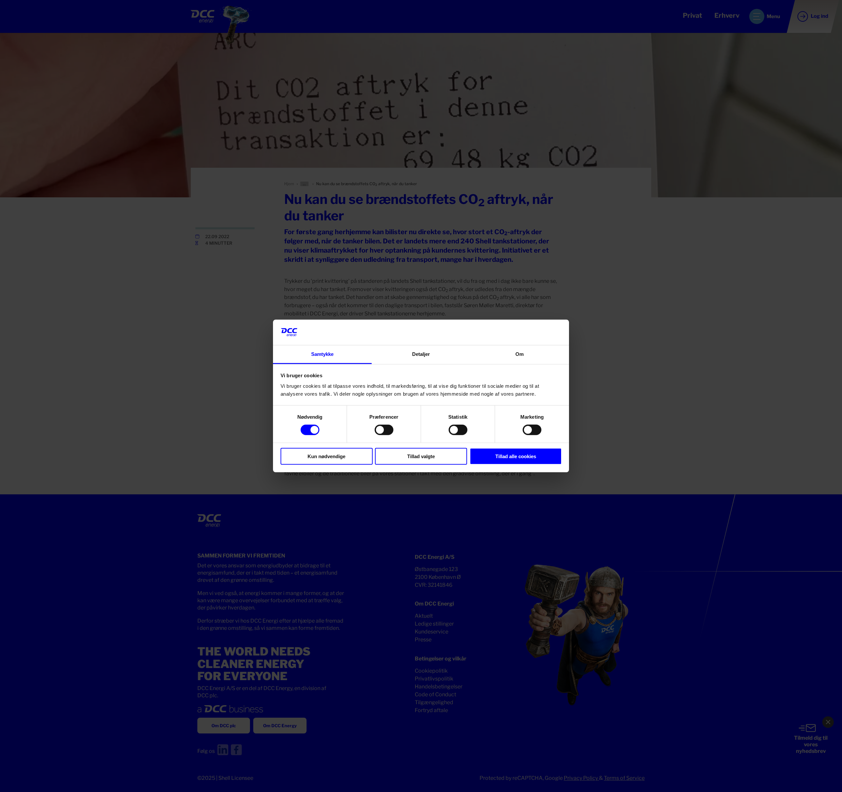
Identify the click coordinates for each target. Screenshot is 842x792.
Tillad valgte (421, 456)
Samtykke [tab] (322, 354)
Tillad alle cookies (515, 456)
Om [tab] (519, 354)
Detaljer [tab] (421, 354)
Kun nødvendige (326, 456)
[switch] (384, 430)
